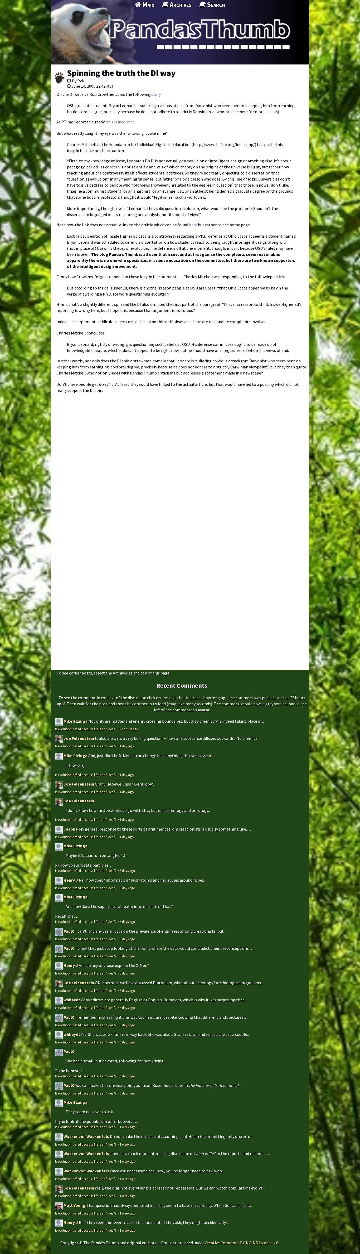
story (156, 94)
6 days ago (127, 990)
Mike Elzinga (75, 721)
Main (147, 4)
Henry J (71, 880)
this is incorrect (120, 121)
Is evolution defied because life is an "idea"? (86, 729)
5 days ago (127, 870)
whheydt (72, 999)
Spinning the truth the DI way (121, 73)
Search (215, 4)
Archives (180, 4)
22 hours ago (129, 729)
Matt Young (74, 1205)
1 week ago (128, 1127)
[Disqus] (180, 462)
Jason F (71, 829)
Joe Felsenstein (79, 738)
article (279, 276)
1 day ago (127, 746)
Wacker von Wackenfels (86, 1136)
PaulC (69, 931)
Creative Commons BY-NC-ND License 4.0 (241, 1242)
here (193, 224)
